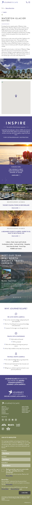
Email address (5, 462)
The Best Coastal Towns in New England (16, 205)
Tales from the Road (12, 246)
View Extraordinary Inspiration (16, 137)
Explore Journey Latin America (15, 396)
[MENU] (29, 2)
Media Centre (25, 406)
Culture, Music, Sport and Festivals (16, 242)
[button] (21, 77)
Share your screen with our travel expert (26, 411)
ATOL (3, 428)
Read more (15, 208)
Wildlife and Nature (16, 248)
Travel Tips (22, 246)
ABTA (11, 425)
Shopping (27, 244)
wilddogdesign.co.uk (27, 502)
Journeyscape (10, 2)
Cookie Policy (5, 414)
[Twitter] (6, 420)
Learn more (15, 175)
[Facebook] (3, 420)
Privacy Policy (5, 408)
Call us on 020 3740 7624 (26, 2)
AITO (4, 425)
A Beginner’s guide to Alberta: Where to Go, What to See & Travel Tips (16, 232)
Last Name (4, 456)
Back (5, 12)
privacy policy (9, 484)
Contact (4, 412)
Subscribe (25, 493)
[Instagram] (16, 420)
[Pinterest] (9, 420)
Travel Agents (25, 408)
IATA (8, 428)
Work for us (5, 409)
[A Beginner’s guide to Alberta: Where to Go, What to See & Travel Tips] (16, 218)
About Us (4, 406)
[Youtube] (12, 420)
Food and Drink (18, 244)
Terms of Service (15, 489)
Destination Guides (16, 202)
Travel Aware (18, 424)
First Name (4, 450)
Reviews (4, 411)
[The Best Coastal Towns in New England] (16, 192)
